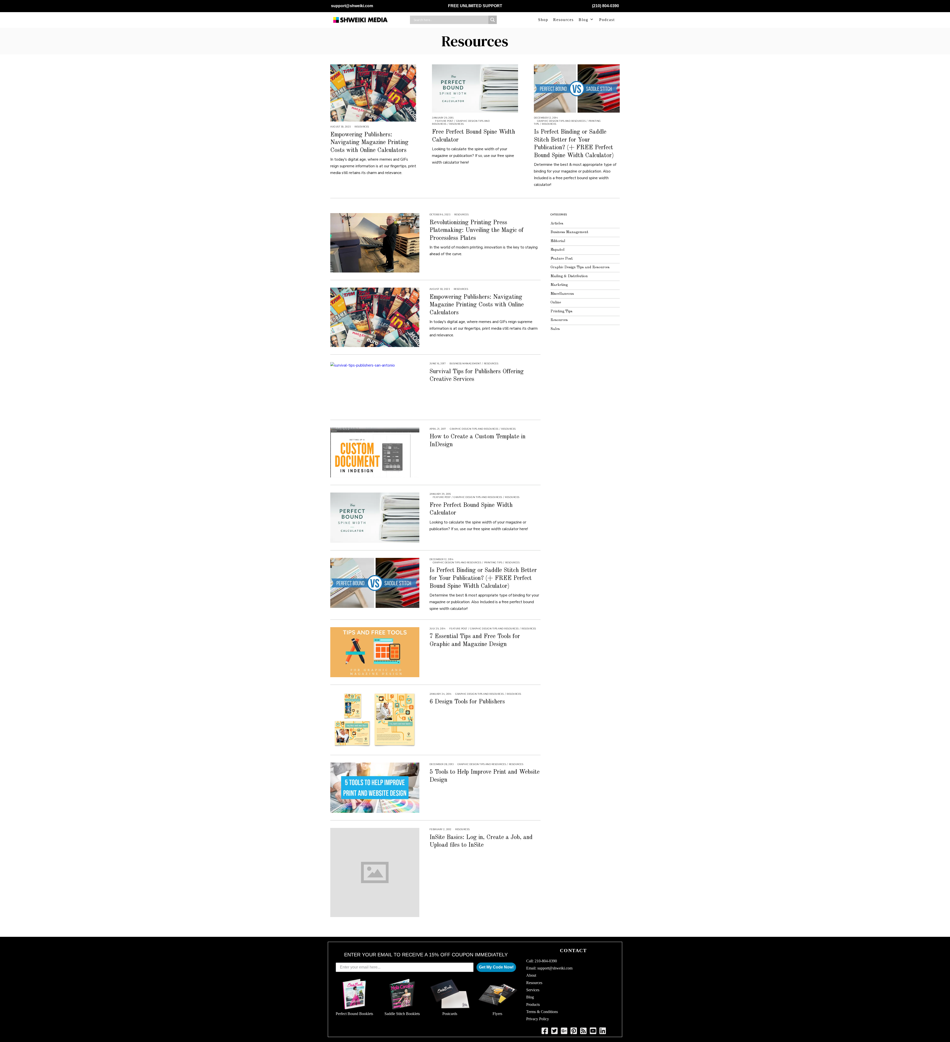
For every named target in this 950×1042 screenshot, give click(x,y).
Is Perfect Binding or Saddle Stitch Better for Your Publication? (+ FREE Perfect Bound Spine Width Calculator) (483, 578)
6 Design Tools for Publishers (467, 702)
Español (557, 250)
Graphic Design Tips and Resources (561, 121)
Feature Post (444, 121)
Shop (543, 20)
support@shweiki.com (352, 6)
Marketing (559, 285)
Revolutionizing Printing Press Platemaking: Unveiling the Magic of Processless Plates (476, 230)
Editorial (557, 241)
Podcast (607, 20)
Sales (555, 329)
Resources (563, 20)
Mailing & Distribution (569, 276)
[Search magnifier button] (492, 20)
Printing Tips (493, 562)
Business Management (465, 363)
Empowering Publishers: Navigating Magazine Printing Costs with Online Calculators (369, 142)
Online (555, 302)
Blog (583, 20)
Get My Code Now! (496, 967)
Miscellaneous (562, 294)
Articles (556, 223)
